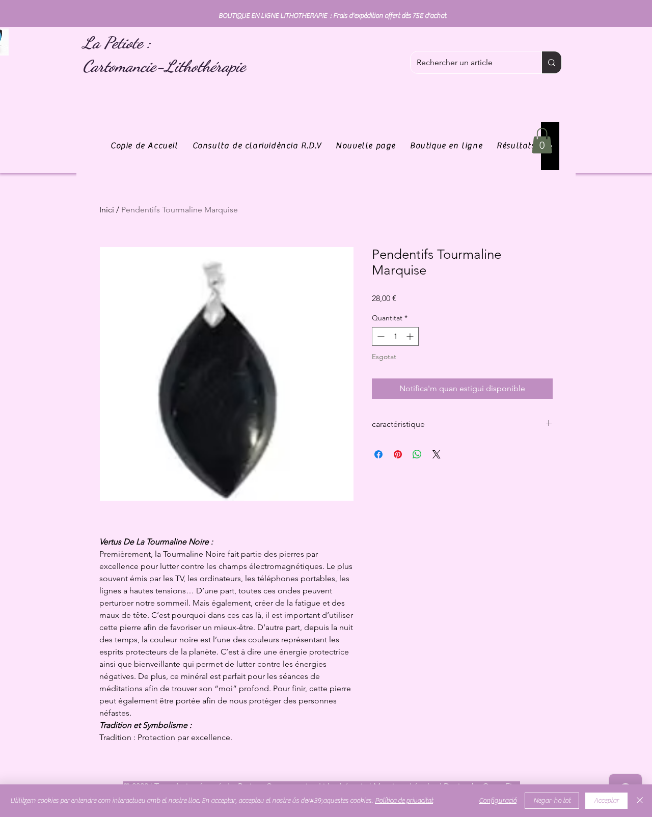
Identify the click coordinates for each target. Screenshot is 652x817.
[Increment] (410, 336)
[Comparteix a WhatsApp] (417, 454)
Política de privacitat (404, 801)
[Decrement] (379, 336)
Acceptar (606, 801)
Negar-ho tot (551, 801)
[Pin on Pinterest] (398, 454)
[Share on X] (436, 454)
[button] (542, 140)
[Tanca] (640, 801)
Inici (106, 209)
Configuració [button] (498, 801)
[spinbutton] (395, 336)
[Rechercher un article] (551, 62)
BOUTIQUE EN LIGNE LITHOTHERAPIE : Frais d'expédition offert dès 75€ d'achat (332, 16)
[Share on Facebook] (378, 454)
